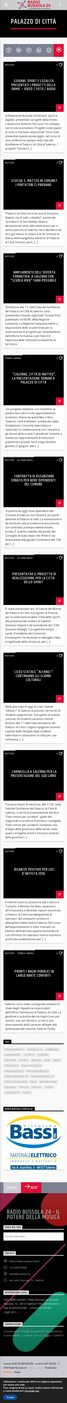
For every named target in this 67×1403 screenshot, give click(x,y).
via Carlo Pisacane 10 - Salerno (26, 1280)
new (47, 1060)
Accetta (10, 1397)
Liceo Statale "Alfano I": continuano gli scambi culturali (34, 676)
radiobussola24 (38, 1071)
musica (36, 1060)
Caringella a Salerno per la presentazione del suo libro (34, 774)
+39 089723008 (18, 1267)
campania (52, 1049)
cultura (10, 1060)
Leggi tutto (9, 1312)
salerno (10, 1087)
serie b (23, 1087)
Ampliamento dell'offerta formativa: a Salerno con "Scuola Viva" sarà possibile (33, 276)
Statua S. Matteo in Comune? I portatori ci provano (34, 183)
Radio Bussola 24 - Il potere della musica (33, 1215)
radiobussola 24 (42, 1076)
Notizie (9, 64)
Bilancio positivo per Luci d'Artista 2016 (34, 872)
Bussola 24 (35, 1049)
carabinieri (12, 1054)
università (12, 1092)
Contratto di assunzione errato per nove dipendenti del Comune (33, 480)
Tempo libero (13, 358)
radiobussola (14, 1071)
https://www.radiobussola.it (24, 1261)
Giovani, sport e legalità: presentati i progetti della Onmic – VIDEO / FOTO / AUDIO (33, 85)
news (56, 1060)
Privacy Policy (36, 1368)
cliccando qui (31, 1391)
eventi (23, 1060)
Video (26, 1092)
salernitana (48, 1081)
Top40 (49, 1087)
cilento (29, 1054)
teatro (36, 1087)
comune (43, 1054)
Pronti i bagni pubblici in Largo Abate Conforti (34, 973)
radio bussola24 (16, 1081)
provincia (11, 1065)
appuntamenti (14, 1049)
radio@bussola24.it (19, 1274)
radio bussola (31, 1065)
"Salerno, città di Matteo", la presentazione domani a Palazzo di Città (34, 378)
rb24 (34, 1081)
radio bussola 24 (16, 1076)
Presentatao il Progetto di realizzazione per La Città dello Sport (34, 578)
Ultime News (25, 460)
